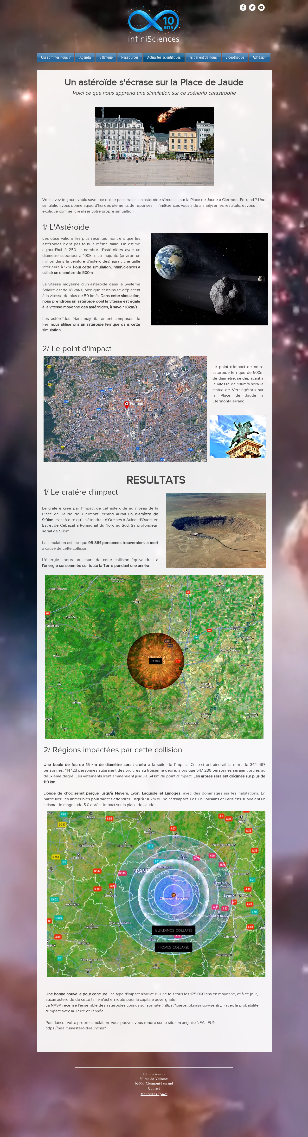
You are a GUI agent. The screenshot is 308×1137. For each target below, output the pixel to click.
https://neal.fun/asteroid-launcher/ (75, 1028)
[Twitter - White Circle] (252, 7)
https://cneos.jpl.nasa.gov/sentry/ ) (194, 1005)
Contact (154, 1088)
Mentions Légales (154, 1093)
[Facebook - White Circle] (243, 7)
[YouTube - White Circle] (261, 7)
